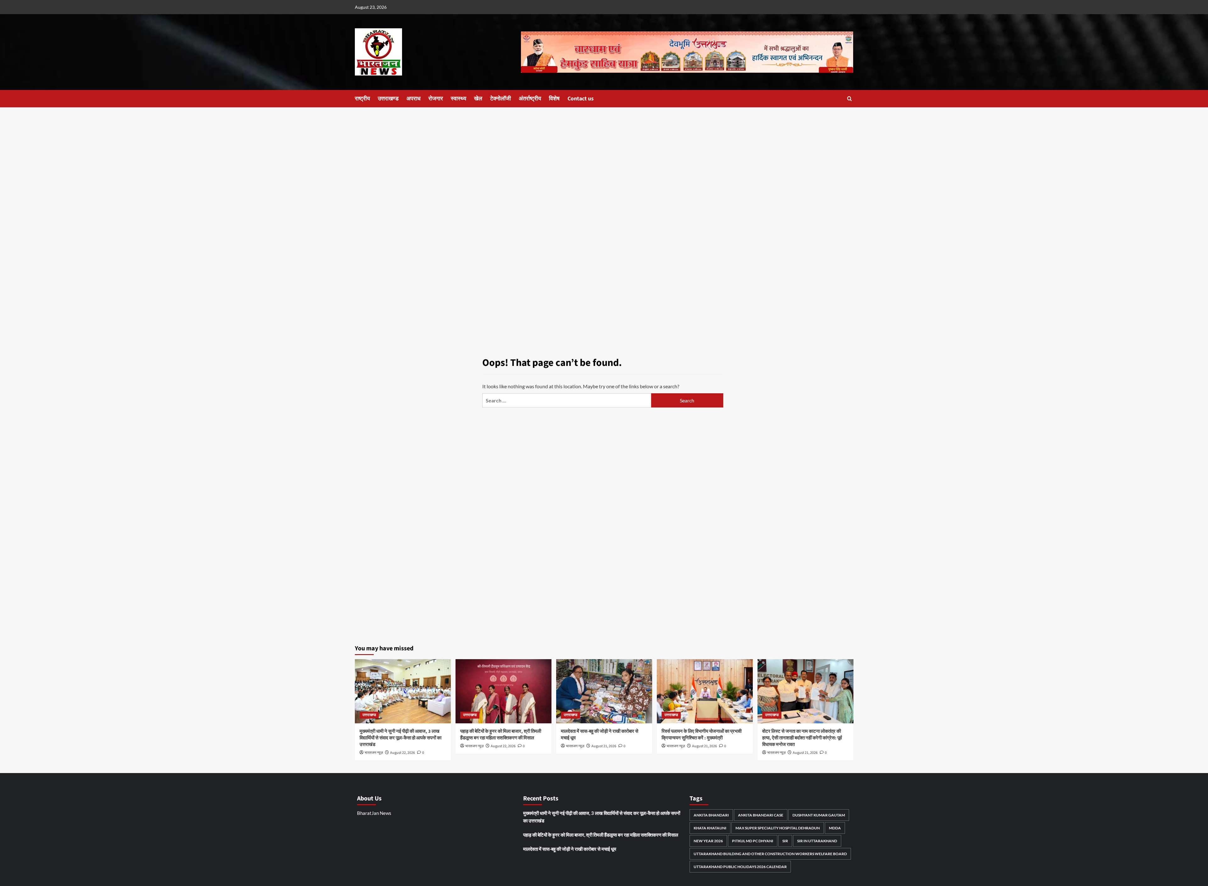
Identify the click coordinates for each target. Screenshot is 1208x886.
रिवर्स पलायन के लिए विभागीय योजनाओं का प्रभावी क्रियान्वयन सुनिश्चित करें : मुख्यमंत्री (701, 734)
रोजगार (435, 99)
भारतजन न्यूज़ (374, 752)
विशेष (554, 99)
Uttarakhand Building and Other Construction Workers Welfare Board (770, 853)
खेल (478, 99)
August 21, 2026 (603, 746)
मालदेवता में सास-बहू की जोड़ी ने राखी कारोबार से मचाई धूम (569, 849)
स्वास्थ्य (458, 99)
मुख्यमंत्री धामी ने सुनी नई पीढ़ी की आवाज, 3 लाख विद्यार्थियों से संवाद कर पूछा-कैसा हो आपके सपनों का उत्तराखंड (400, 738)
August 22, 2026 (402, 752)
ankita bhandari (711, 815)
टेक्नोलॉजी (500, 99)
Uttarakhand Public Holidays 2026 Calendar (740, 866)
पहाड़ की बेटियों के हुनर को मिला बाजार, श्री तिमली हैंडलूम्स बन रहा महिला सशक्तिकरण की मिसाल (500, 734)
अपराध (413, 99)
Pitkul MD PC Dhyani (752, 840)
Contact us (581, 99)
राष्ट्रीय (362, 99)
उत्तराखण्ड (388, 99)
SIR (785, 840)
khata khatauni (710, 828)
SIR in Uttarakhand (817, 840)
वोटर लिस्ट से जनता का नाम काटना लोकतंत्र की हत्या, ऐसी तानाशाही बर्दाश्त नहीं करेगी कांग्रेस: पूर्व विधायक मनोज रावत (802, 738)
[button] (849, 98)
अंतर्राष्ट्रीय (530, 99)
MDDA (835, 828)
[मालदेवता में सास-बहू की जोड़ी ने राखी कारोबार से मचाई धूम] (604, 691)
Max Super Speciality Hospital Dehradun (777, 828)
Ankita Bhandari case (760, 815)
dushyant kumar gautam (818, 815)
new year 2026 (708, 840)
